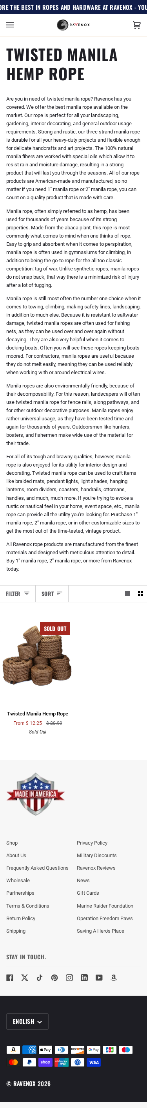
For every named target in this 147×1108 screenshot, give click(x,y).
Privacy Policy (92, 843)
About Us (16, 855)
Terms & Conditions (27, 906)
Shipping (15, 931)
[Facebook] (9, 977)
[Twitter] (24, 977)
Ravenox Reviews (96, 868)
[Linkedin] (84, 977)
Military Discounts (97, 855)
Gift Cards (88, 893)
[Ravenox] (35, 794)
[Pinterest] (54, 977)
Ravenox (24, 1083)
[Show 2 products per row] (140, 594)
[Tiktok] (39, 977)
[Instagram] (69, 977)
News (83, 880)
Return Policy (20, 918)
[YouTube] (99, 977)
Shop (12, 843)
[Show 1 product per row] (127, 594)
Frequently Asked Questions (37, 868)
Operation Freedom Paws (105, 918)
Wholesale (18, 880)
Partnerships (20, 893)
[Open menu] (18, 25)
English (24, 1021)
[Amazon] (114, 977)
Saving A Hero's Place (100, 931)
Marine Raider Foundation (105, 906)
